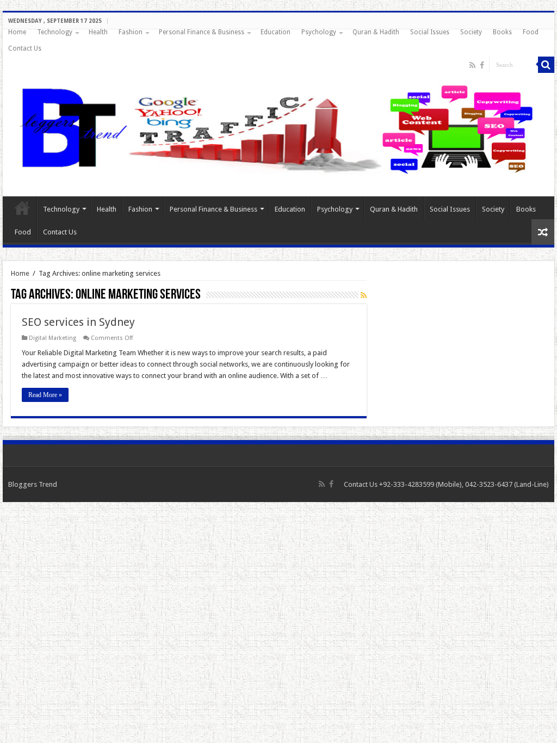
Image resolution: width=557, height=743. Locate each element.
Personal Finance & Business (201, 32)
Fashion (131, 32)
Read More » (45, 395)
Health (98, 32)
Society (471, 32)
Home (17, 32)
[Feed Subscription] (364, 295)
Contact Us (24, 48)
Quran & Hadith (375, 32)
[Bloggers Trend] (278, 127)
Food (531, 32)
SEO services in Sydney (78, 322)
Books (502, 32)
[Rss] (472, 65)
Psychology (318, 32)
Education (275, 32)
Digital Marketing (52, 338)
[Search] (546, 65)
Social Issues (429, 32)
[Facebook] (482, 65)
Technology (54, 32)
